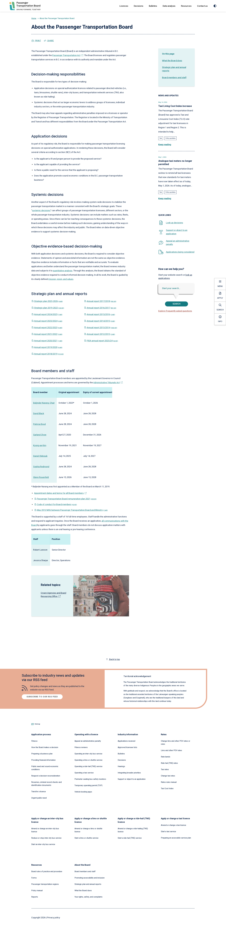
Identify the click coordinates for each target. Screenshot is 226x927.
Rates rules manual (169, 782)
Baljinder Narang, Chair (44, 403)
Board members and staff (174, 77)
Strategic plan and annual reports (174, 69)
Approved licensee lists (127, 747)
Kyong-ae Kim (39, 445)
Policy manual (37, 890)
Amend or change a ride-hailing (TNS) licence (133, 830)
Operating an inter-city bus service (88, 753)
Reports (34, 897)
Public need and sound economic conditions (44, 768)
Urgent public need (39, 798)
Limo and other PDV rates (171, 750)
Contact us (202, 6)
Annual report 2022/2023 (48, 327)
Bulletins (153, 6)
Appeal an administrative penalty (88, 741)
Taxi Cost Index (167, 788)
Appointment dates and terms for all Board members (59, 493)
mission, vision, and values (60, 279)
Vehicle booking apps (83, 791)
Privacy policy (53, 917)
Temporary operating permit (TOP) (88, 785)
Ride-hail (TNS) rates (169, 763)
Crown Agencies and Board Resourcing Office (53, 594)
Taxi (160, 138)
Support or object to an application (131, 779)
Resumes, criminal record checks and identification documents (46, 784)
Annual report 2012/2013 (101, 334)
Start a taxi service (168, 831)
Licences (123, 6)
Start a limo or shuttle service (86, 838)
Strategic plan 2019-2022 (49, 307)
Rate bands (165, 756)
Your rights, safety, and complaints (88, 897)
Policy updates (170, 138)
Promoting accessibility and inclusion (90, 877)
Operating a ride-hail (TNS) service (88, 766)
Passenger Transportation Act (66, 55)
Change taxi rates (168, 775)
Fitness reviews (81, 747)
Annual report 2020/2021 (48, 340)
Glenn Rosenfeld (41, 477)
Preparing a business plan (41, 753)
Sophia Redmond (41, 466)
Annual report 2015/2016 (101, 314)
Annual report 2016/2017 (101, 307)
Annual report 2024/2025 (48, 314)
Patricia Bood (39, 424)
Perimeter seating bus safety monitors (90, 779)
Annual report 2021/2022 (48, 334)
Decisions (138, 6)
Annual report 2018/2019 (49, 354)
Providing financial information (43, 760)
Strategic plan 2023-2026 (48, 301)
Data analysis (169, 6)
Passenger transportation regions (45, 884)
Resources (186, 6)
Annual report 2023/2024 (48, 321)
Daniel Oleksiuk (40, 456)
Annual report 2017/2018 (101, 301)
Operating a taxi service (84, 772)
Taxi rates (165, 769)
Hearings (121, 766)
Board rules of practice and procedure (46, 871)
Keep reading (164, 144)
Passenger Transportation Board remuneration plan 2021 (67, 498)
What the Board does (172, 60)
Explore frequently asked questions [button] (175, 311)
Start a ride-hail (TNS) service (130, 838)
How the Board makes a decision (44, 747)
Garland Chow (39, 434)
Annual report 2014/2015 (101, 321)
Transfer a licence (38, 791)
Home (33, 18)
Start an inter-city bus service (43, 844)
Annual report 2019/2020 (48, 347)
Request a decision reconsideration (45, 775)
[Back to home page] (24, 6)
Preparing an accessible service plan (176, 837)
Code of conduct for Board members (57, 504)
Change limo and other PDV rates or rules (175, 743)
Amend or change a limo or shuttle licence (88, 830)
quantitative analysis (62, 270)
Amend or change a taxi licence (173, 825)
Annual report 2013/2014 (102, 327)
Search (176, 303)
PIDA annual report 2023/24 (102, 340)
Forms (34, 877)
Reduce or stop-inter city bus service (46, 838)
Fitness (34, 741)
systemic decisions (41, 210)
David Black (38, 413)
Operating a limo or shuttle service (88, 760)
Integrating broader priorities (129, 772)
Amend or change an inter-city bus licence (45, 830)
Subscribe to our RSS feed (42, 696)
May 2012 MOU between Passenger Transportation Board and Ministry (72, 510)
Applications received (126, 741)
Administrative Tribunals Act (106, 382)
